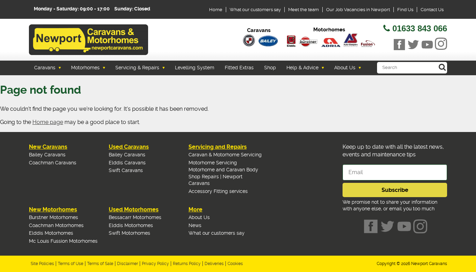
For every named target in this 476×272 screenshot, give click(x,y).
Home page (47, 122)
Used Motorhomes (134, 209)
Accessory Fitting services (218, 191)
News (195, 225)
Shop (270, 67)
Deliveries (214, 263)
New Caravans (48, 146)
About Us (344, 67)
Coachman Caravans (52, 162)
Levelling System (194, 67)
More (195, 209)
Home (215, 9)
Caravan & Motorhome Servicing (225, 154)
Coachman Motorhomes (56, 225)
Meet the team (303, 9)
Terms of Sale (100, 263)
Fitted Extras (239, 67)
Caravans (44, 67)
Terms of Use (70, 263)
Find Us (405, 9)
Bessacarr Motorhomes (135, 217)
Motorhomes (85, 67)
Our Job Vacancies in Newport (358, 9)
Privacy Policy (155, 263)
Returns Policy (187, 263)
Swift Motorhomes (129, 233)
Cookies (235, 263)
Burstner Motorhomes (53, 217)
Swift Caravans (126, 170)
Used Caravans (129, 146)
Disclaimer (127, 263)
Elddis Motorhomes (51, 233)
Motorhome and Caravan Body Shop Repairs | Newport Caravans (223, 176)
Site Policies (42, 263)
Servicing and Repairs (218, 146)
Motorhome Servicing (213, 162)
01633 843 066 (419, 28)
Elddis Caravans (127, 162)
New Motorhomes (53, 209)
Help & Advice (302, 67)
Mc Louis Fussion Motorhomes (63, 241)
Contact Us (432, 9)
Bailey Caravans (47, 154)
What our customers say (255, 9)
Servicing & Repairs (137, 67)
